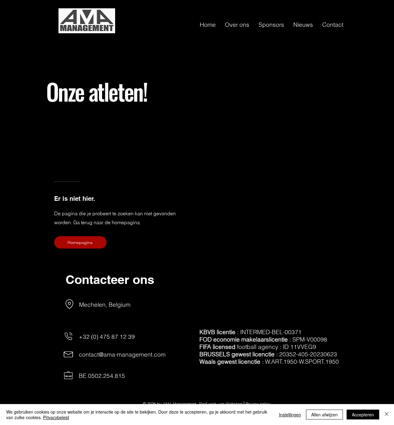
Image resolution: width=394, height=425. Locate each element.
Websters (234, 403)
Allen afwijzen (324, 414)
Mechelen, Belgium (105, 304)
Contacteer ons (110, 279)
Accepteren (363, 414)
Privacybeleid (56, 417)
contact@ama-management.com (122, 354)
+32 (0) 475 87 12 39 (107, 336)
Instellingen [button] (290, 414)
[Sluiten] (386, 414)
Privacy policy (258, 403)
